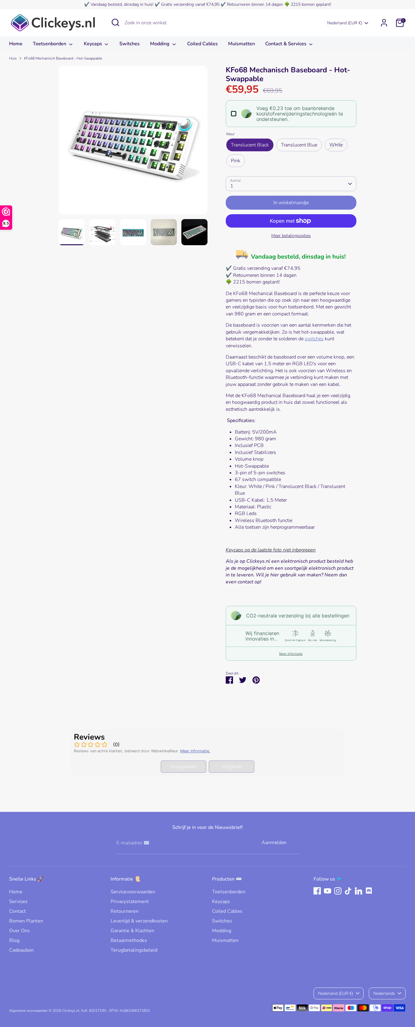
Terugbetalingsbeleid (134, 950)
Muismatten (241, 43)
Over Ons (19, 930)
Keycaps (93, 43)
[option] (133, 142)
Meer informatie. (195, 751)
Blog (14, 940)
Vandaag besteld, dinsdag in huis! (122, 4)
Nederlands (384, 993)
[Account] (384, 23)
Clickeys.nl (70, 1010)
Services (18, 901)
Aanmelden (274, 842)
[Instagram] (337, 891)
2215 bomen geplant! (311, 4)
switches (314, 338)
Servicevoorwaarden (133, 891)
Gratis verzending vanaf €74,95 (190, 4)
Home (15, 43)
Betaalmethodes (129, 940)
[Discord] (368, 891)
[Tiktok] (348, 891)
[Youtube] (327, 891)
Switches (129, 43)
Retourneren (125, 911)
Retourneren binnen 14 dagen (255, 4)
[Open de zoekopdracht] (115, 22)
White (336, 145)
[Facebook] (317, 891)
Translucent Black (250, 145)
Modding (160, 43)
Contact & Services (286, 43)
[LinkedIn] (358, 891)
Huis (13, 58)
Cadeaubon (21, 950)
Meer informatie (291, 653)
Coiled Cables (202, 43)
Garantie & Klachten (132, 930)
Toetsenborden (50, 43)
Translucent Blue (299, 145)
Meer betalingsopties (291, 236)
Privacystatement (130, 901)
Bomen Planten (26, 921)
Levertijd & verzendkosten (139, 921)
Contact (17, 911)
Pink (235, 160)
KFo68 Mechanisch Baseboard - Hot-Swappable (63, 58)
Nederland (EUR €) (344, 23)
